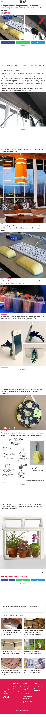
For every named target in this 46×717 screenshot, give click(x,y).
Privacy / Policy (38, 686)
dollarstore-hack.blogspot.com (6, 278)
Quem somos (17, 686)
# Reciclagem (5, 576)
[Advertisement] (23, 54)
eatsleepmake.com (4, 367)
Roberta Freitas (9, 12)
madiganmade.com (4, 430)
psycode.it (16, 691)
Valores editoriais (27, 696)
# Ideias (12, 576)
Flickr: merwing (3, 482)
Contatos (15, 689)
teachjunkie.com (4, 314)
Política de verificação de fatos (27, 688)
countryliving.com (4, 569)
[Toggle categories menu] (2, 2)
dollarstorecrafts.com (5, 223)
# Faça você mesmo (20, 576)
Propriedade (26, 698)
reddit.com (3, 127)
